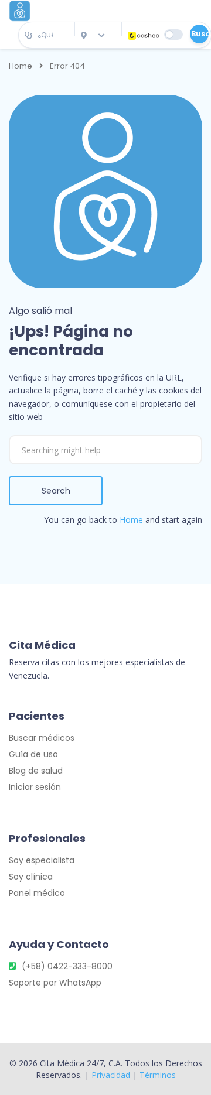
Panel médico (37, 893)
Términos (157, 1074)
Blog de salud (36, 770)
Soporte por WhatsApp (55, 982)
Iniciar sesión (35, 787)
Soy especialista (41, 860)
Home (20, 66)
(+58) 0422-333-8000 (67, 966)
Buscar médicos (41, 738)
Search (56, 491)
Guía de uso (33, 754)
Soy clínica (31, 876)
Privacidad (110, 1074)
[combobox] (47, 35)
